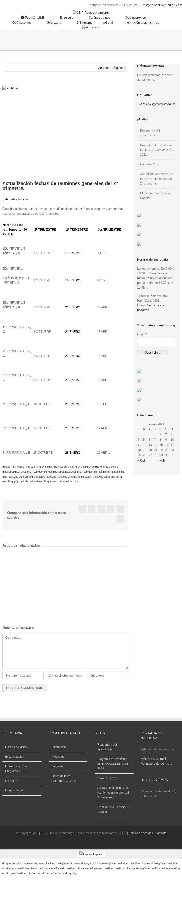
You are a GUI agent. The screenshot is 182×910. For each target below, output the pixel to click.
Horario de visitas (16, 747)
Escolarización (14, 756)
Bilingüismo (59, 747)
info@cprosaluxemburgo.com (162, 5)
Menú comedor (15, 790)
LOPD (123, 833)
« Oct (141, 460)
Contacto (161, 833)
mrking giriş (17, 466)
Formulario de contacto (156, 763)
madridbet (8, 471)
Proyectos (57, 756)
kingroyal (30, 466)
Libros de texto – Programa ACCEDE (18, 769)
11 (139, 445)
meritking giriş (65, 476)
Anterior (103, 68)
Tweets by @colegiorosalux (156, 104)
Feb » (163, 460)
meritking (107, 471)
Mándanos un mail (153, 759)
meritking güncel (17, 476)
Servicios (57, 766)
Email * (142, 334)
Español (95, 27)
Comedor (11, 781)
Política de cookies (141, 833)
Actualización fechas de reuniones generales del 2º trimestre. (156, 178)
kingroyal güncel (62, 466)
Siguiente (119, 68)
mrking (6, 466)
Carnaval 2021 (150, 164)
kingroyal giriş (44, 466)
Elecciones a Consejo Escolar (111, 809)
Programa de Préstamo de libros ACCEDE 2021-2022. (157, 149)
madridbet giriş (22, 471)
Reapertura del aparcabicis (107, 747)
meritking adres (36, 476)
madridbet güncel (42, 471)
